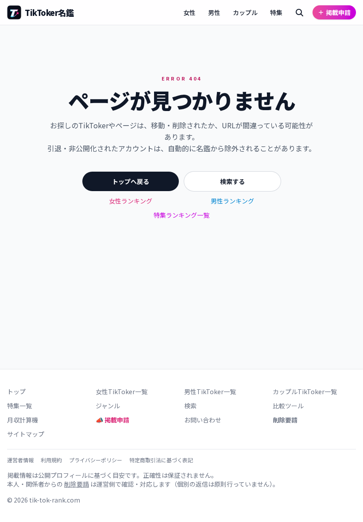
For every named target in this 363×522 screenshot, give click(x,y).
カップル (245, 12)
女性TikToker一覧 (121, 391)
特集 (276, 12)
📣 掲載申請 (112, 419)
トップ (16, 391)
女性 (189, 12)
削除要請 (285, 419)
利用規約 (51, 460)
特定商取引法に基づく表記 (161, 460)
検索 (190, 405)
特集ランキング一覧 (181, 215)
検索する (232, 181)
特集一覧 (19, 405)
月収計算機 (22, 419)
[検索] (299, 12)
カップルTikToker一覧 (305, 391)
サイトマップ (25, 434)
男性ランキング (232, 200)
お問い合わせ (202, 419)
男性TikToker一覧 (210, 391)
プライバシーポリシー (95, 460)
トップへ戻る (130, 181)
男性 (214, 12)
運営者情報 (20, 460)
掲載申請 (338, 12)
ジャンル (108, 405)
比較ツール (288, 405)
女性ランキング (130, 200)
